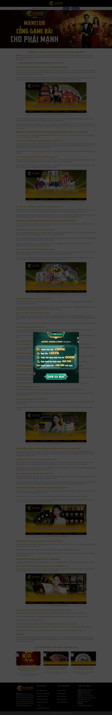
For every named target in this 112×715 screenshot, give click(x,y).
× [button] (76, 334)
